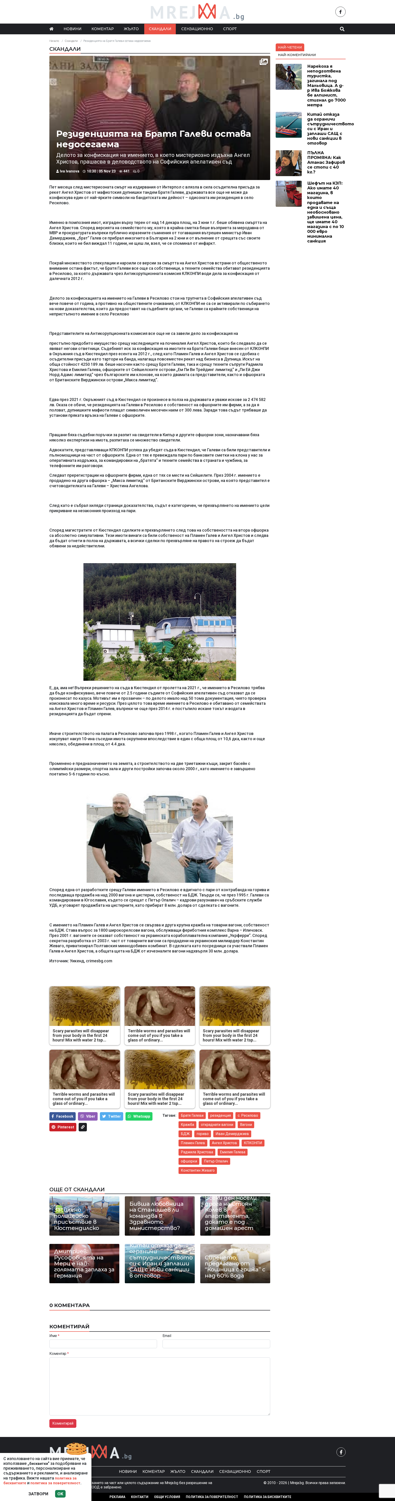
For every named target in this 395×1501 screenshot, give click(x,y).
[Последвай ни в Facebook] (340, 12)
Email (167, 1336)
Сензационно (197, 29)
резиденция (220, 1115)
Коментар (102, 29)
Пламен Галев (193, 1143)
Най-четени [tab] (290, 47)
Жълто (131, 29)
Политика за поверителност (212, 1497)
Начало (54, 41)
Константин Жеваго (198, 1170)
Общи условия (167, 1497)
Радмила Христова (197, 1152)
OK (60, 1493)
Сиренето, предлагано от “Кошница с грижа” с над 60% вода (235, 1267)
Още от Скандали (77, 1189)
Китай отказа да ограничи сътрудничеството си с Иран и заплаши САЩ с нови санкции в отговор (159, 1261)
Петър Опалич (216, 1161)
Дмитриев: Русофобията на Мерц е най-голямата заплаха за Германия (84, 1263)
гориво (203, 1134)
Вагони (246, 1124)
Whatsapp (141, 1116)
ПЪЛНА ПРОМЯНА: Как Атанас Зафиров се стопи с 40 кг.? (326, 162)
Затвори (38, 1493)
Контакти (139, 1497)
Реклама (117, 1497)
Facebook (64, 1116)
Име (54, 1336)
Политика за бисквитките (267, 1497)
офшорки (189, 1161)
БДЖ (185, 1134)
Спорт (230, 29)
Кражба (187, 1124)
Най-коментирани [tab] (297, 55)
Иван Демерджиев (232, 1134)
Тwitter (114, 1116)
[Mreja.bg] (90, 1452)
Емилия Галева (232, 1152)
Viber (90, 1116)
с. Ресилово (248, 1115)
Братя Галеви (192, 1115)
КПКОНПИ (253, 1143)
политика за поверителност (55, 1483)
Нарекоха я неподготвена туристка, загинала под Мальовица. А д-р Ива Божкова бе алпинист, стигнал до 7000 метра (326, 85)
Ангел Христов (224, 1143)
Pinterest (66, 1127)
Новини (72, 29)
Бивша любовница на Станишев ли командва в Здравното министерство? (156, 1216)
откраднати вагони (217, 1124)
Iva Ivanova (69, 171)
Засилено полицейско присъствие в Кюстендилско (76, 1219)
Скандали (160, 29)
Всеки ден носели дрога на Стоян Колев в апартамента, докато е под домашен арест (231, 1213)
